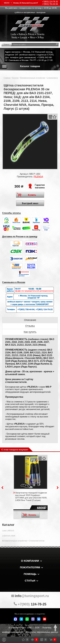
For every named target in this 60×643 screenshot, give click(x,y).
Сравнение (41, 639)
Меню (6, 3)
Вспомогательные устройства (32, 78)
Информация (4, 640)
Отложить (54, 117)
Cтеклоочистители (36, 541)
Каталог (15, 78)
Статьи (30, 580)
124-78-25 (50, 2)
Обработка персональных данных (42, 632)
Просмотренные (32, 639)
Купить (32, 195)
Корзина (50, 639)
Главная (7, 78)
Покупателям (30, 567)
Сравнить (50, 117)
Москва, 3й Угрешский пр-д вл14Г (25, 3)
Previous (2, 487)
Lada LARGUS (8, 531)
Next (58, 487)
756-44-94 (50, 4)
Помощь (30, 574)
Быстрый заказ (30, 203)
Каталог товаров (30, 66)
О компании (30, 560)
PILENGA (38, 176)
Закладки (23, 639)
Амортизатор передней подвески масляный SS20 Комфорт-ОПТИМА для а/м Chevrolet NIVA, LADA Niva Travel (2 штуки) (31, 496)
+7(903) (32, 604)
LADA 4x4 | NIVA (8, 536)
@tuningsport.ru (32, 596)
